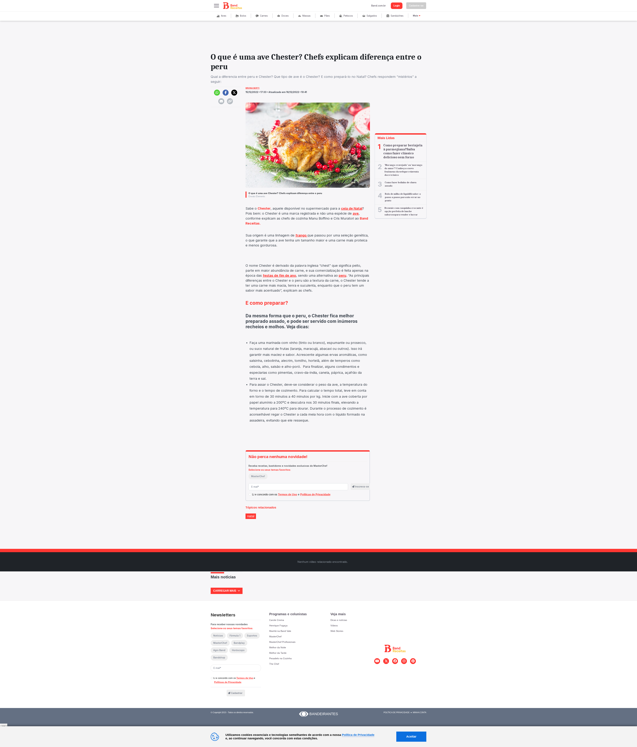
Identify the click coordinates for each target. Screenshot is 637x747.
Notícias (218, 635)
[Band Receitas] (232, 5)
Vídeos (334, 625)
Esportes (252, 635)
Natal (250, 516)
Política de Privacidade (397, 712)
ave (356, 213)
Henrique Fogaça (278, 625)
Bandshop (219, 657)
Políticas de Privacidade (227, 682)
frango (301, 235)
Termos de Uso (244, 678)
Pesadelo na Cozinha (280, 658)
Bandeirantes (323, 714)
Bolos (243, 15)
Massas (306, 15)
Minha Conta (419, 712)
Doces (285, 15)
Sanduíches (397, 15)
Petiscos (348, 15)
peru (342, 275)
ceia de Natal (351, 208)
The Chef (274, 664)
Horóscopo (238, 650)
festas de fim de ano (279, 275)
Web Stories (336, 631)
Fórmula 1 (235, 635)
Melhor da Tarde (277, 653)
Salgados (372, 15)
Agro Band (219, 650)
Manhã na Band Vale (280, 631)
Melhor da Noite (277, 647)
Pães (327, 15)
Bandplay (239, 642)
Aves (223, 15)
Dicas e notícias (338, 620)
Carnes (264, 15)
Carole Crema (276, 620)
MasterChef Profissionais (282, 642)
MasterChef (258, 476)
